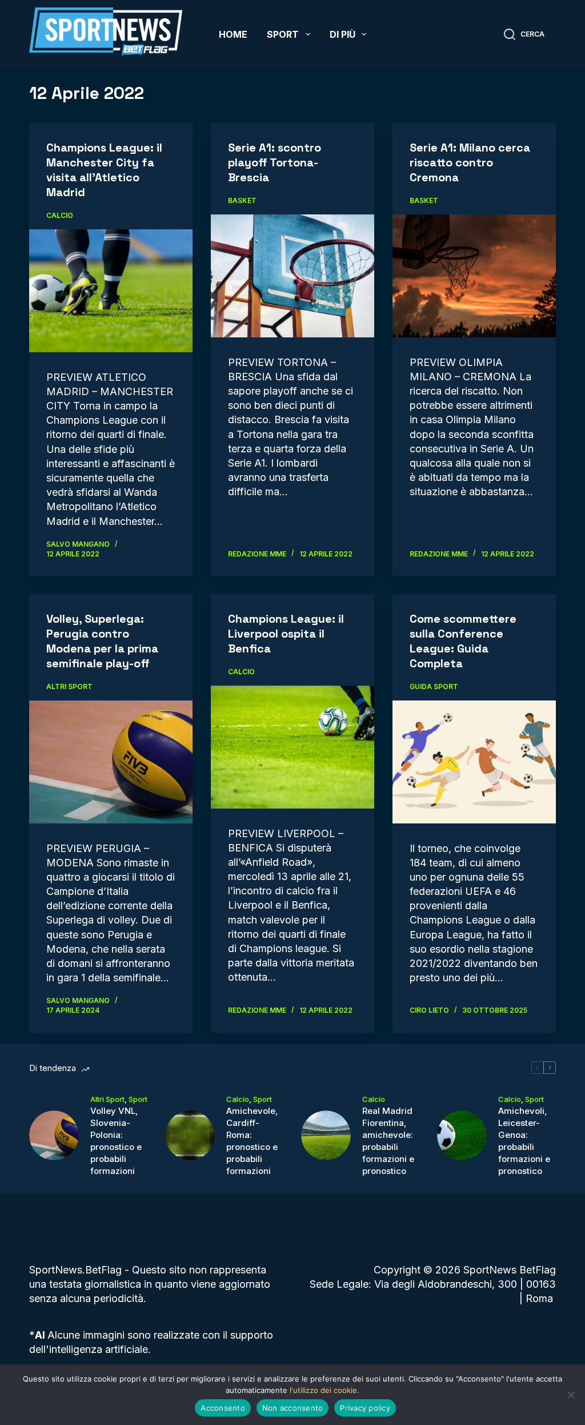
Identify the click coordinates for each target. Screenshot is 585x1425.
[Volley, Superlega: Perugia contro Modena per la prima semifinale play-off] (111, 761)
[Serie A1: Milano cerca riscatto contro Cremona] (474, 275)
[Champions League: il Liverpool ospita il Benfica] (292, 747)
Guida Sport (434, 686)
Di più (342, 34)
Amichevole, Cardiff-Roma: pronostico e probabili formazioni (252, 1140)
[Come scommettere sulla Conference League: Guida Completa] (474, 761)
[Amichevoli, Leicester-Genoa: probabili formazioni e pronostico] (462, 1135)
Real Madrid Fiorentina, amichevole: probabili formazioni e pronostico (388, 1140)
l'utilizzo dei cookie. (324, 1390)
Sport (283, 34)
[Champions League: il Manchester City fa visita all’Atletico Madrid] (111, 290)
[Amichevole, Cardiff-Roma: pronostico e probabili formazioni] (190, 1135)
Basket (242, 200)
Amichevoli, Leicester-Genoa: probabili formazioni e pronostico (524, 1140)
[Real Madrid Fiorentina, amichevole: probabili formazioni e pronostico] (326, 1135)
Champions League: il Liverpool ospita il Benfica (286, 633)
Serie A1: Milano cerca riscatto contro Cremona (470, 162)
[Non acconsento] (570, 1394)
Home (233, 34)
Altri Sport (69, 686)
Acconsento (223, 1407)
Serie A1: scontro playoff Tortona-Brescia (274, 162)
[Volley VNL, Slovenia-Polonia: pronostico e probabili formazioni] (54, 1135)
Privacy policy (365, 1407)
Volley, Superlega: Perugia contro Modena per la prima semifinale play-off (102, 641)
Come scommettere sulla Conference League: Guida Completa (463, 641)
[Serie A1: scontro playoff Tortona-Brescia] (292, 275)
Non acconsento (292, 1407)
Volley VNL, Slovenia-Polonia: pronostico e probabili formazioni (116, 1140)
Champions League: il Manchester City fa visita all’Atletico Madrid (104, 170)
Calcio (59, 215)
